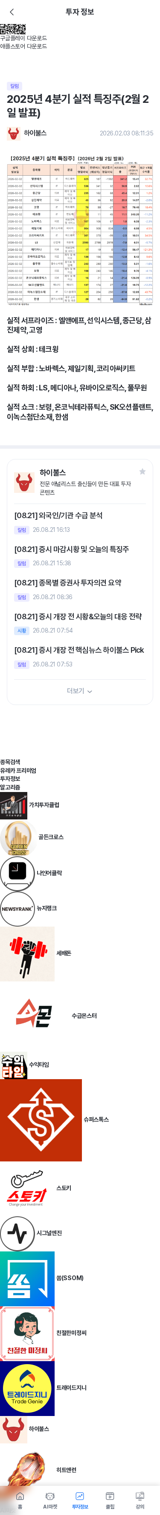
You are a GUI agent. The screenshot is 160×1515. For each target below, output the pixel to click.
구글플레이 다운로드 (23, 38)
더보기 (75, 691)
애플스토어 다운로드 (23, 46)
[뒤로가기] (12, 12)
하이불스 (35, 133)
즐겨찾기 (142, 471)
